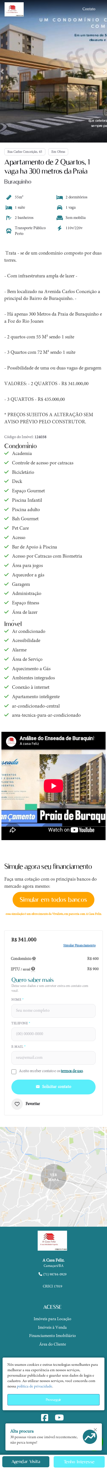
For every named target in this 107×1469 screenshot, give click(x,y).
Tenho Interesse (79, 1461)
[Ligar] (53, 1279)
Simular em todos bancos (53, 899)
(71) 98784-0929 (54, 1274)
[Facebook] (46, 1419)
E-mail (18, 1047)
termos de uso (71, 1071)
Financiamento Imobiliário (52, 1336)
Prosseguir (53, 1399)
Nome (17, 999)
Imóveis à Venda (52, 1328)
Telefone (20, 1023)
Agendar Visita (25, 1461)
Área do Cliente (52, 1344)
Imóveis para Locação (52, 1319)
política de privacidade (34, 1387)
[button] (2, 71)
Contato (88, 9)
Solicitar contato (57, 1087)
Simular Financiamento (79, 945)
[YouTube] (60, 1419)
